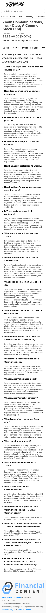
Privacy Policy (7, 610)
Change (21, 34)
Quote (5, 48)
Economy (29, 17)
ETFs (20, 17)
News (12, 17)
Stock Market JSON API (11, 597)
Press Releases (30, 48)
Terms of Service (24, 610)
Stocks (4, 17)
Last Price (7, 34)
